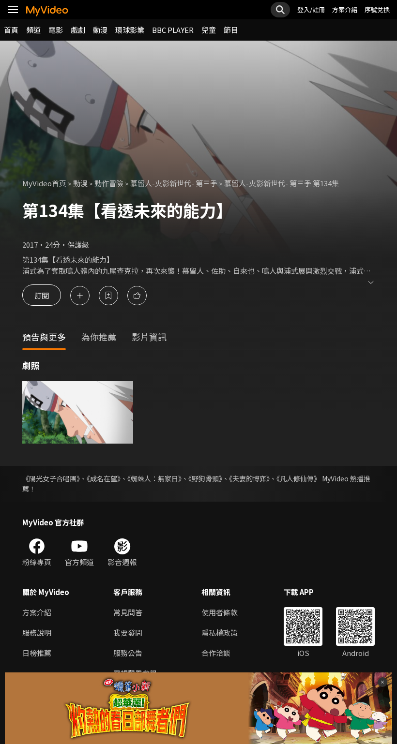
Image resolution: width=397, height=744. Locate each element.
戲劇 (78, 30)
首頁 (11, 30)
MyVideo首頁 (44, 183)
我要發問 (127, 632)
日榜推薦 (36, 653)
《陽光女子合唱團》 (51, 478)
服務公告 (127, 653)
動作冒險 (108, 183)
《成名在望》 (104, 478)
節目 (231, 30)
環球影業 (129, 30)
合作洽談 (215, 653)
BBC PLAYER (173, 30)
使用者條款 (219, 612)
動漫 (100, 30)
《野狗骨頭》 (205, 478)
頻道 (33, 30)
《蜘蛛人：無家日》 (154, 478)
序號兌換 (377, 9)
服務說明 (36, 632)
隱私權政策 (219, 632)
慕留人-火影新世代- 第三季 (173, 183)
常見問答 (127, 612)
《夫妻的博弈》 (249, 478)
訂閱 (41, 295)
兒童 (208, 30)
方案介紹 (344, 9)
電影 (55, 30)
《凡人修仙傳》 (298, 478)
